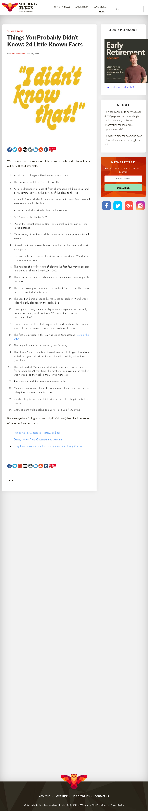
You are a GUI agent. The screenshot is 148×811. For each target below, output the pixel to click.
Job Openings (81, 796)
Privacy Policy (117, 805)
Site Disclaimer (99, 805)
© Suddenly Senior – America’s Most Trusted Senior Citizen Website (56, 805)
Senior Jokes (100, 7)
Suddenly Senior (17, 53)
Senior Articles (62, 7)
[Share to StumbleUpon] (40, 149)
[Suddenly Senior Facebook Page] (106, 205)
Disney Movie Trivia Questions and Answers (38, 440)
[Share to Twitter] (14, 149)
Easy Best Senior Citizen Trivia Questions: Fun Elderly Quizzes (48, 446)
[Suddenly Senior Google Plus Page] (129, 205)
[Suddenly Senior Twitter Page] (117, 205)
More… (102, 12)
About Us (44, 796)
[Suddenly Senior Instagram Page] (140, 205)
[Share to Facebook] (9, 149)
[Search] (137, 9)
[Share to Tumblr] (46, 149)
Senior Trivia (81, 7)
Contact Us (102, 796)
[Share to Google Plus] (20, 149)
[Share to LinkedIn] (35, 149)
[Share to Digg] (25, 149)
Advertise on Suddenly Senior (123, 87)
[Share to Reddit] (30, 149)
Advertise (62, 796)
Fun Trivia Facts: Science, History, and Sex (37, 433)
